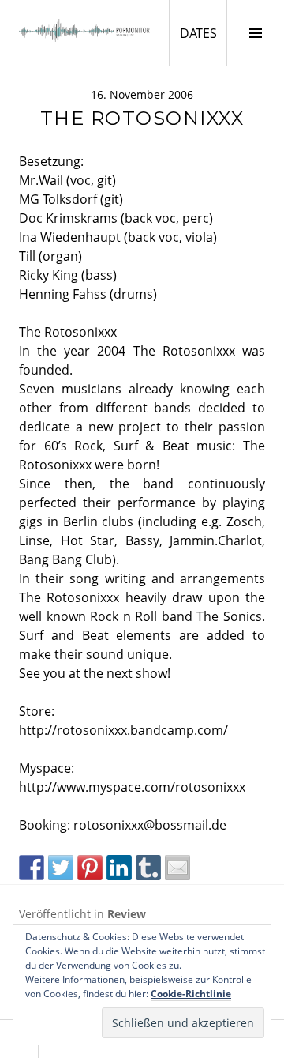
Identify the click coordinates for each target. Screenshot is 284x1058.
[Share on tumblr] (148, 867)
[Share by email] (177, 867)
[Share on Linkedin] (119, 867)
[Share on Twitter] (60, 867)
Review (126, 913)
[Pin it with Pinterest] (90, 867)
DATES (203, 33)
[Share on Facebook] (31, 867)
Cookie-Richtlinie (191, 993)
